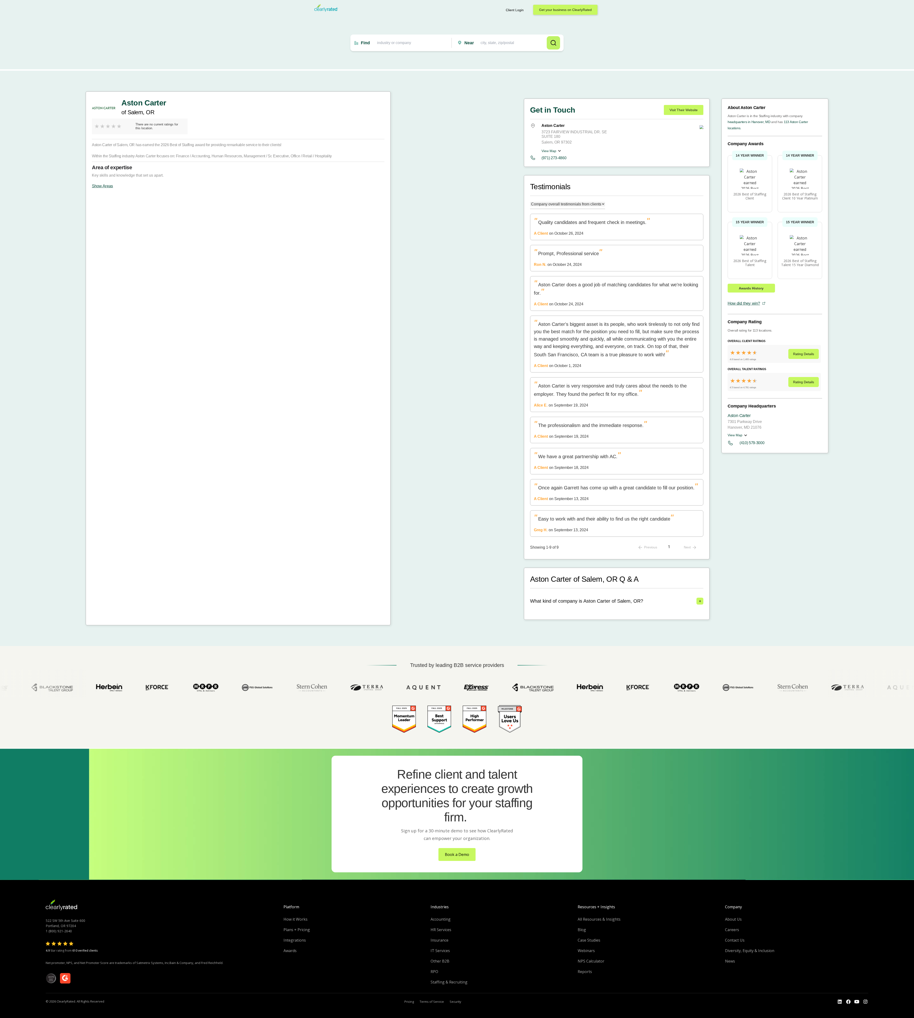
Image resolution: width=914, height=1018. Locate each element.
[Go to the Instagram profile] (865, 1002)
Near (469, 42)
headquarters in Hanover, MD (749, 122)
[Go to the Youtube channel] (857, 1002)
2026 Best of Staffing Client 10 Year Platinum (800, 196)
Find (365, 42)
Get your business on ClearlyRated (565, 10)
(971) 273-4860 (553, 158)
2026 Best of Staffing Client (749, 196)
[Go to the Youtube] (848, 1002)
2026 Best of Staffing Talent (749, 262)
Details (803, 354)
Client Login (515, 10)
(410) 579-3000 (752, 443)
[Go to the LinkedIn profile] (840, 1002)
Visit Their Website (684, 110)
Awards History (751, 288)
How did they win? (744, 303)
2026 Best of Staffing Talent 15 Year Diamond (800, 262)
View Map (548, 151)
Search (553, 43)
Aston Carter (739, 415)
